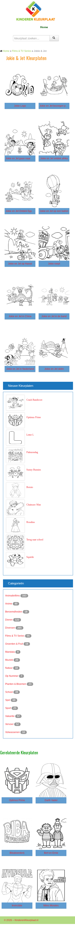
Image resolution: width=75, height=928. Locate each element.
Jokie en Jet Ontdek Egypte (20, 211)
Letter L (30, 434)
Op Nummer (12, 676)
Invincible (17, 905)
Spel (8, 700)
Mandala (10, 651)
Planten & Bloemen (16, 684)
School (9, 692)
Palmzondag (32, 452)
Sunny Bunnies (33, 469)
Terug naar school (34, 539)
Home (44, 27)
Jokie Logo (20, 105)
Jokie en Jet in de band (54, 316)
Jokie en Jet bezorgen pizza (55, 105)
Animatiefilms (12, 595)
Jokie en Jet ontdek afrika (54, 158)
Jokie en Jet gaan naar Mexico (22, 158)
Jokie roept (54, 263)
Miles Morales (51, 905)
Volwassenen (12, 732)
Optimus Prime (33, 417)
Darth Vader (51, 800)
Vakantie (10, 716)
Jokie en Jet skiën (54, 369)
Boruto (29, 487)
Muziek (9, 659)
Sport (8, 708)
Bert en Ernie (51, 852)
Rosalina (30, 522)
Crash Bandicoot (34, 399)
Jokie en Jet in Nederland (20, 369)
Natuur (9, 668)
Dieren (9, 619)
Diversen (10, 627)
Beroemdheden (14, 611)
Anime (9, 603)
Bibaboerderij (17, 852)
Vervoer (9, 724)
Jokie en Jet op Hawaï (20, 263)
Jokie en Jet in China (20, 316)
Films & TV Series (21, 51)
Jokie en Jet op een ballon (54, 211)
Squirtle (30, 557)
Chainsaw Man (33, 504)
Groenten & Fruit (14, 643)
